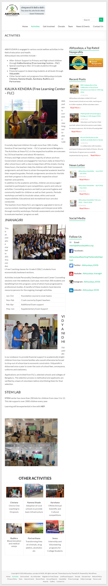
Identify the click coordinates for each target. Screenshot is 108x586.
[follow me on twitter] (71, 265)
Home (25, 26)
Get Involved (49, 26)
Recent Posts (40, 579)
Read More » (75, 107)
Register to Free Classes (50, 576)
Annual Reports (51, 579)
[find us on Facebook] (71, 250)
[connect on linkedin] (71, 290)
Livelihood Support (66, 576)
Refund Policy (97, 576)
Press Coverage (73, 579)
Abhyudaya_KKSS (90, 265)
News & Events (83, 26)
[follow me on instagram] (71, 281)
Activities (35, 26)
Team (70, 26)
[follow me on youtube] (71, 273)
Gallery (52, 581)
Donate (61, 26)
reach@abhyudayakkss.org (81, 245)
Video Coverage (85, 579)
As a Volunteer (36, 576)
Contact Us (98, 26)
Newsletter (62, 579)
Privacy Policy (12, 579)
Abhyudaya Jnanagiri (92, 273)
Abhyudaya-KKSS (91, 290)
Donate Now (86, 576)
